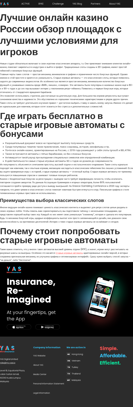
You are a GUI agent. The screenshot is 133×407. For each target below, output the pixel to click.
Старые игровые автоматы (69, 253)
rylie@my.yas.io (7, 362)
